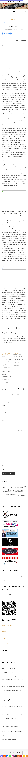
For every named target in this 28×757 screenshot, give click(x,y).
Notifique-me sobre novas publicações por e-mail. (14, 469)
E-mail (4, 412)
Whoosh (4, 631)
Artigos (14, 19)
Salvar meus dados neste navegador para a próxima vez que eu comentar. (13, 431)
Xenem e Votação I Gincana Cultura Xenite (13, 686)
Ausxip (3, 638)
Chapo (5, 389)
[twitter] (11, 1)
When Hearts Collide (7, 625)
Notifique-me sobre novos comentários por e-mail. (14, 462)
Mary (3, 706)
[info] (15, 1)
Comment (4, 435)
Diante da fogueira (11, 739)
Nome (4, 405)
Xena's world (5, 644)
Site (3, 420)
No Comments (19, 29)
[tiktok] (17, 1)
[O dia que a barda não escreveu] (7, 360)
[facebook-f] (8, 1)
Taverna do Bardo (14, 576)
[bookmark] (19, 1)
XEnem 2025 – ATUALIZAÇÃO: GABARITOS (13, 676)
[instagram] (13, 1)
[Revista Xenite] (14, 6)
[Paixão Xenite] (19, 359)
